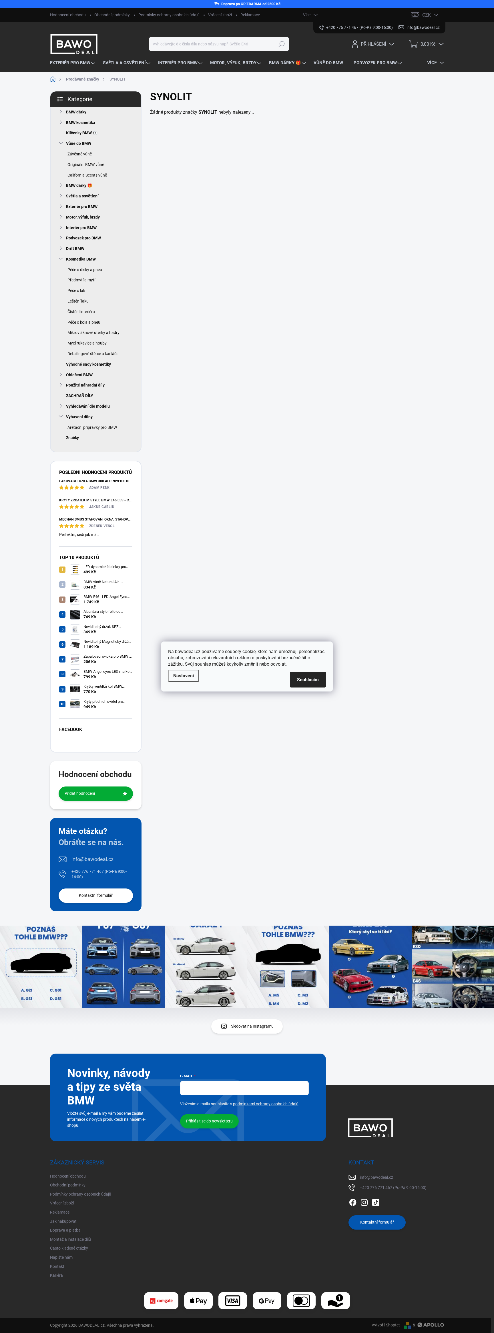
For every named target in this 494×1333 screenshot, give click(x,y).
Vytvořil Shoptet (386, 1325)
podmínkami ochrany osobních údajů (265, 1104)
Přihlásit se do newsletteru (209, 1121)
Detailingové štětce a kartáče (92, 353)
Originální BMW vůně (85, 164)
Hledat (282, 44)
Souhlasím (308, 679)
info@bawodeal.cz (92, 859)
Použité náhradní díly (85, 385)
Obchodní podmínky (112, 15)
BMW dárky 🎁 (79, 185)
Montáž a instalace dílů (70, 1239)
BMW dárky (76, 112)
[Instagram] (364, 1201)
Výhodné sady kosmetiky (88, 364)
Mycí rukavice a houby (87, 343)
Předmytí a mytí (81, 280)
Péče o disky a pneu (84, 269)
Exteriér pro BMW (81, 206)
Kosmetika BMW (81, 259)
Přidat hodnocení (80, 793)
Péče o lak (76, 290)
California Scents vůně (87, 175)
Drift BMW (75, 248)
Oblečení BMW (79, 375)
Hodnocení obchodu (68, 15)
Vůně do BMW (78, 143)
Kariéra (56, 1275)
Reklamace (250, 15)
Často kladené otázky (69, 1248)
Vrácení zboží (220, 15)
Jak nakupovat (63, 1221)
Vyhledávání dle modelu (88, 406)
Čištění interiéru (81, 311)
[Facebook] (352, 1201)
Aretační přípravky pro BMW (92, 427)
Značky (72, 437)
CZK (426, 15)
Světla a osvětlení (82, 196)
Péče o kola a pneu (83, 322)
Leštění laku (78, 301)
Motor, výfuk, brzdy (83, 217)
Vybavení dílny (79, 417)
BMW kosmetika (80, 122)
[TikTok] (375, 1201)
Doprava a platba (65, 1230)
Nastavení (183, 675)
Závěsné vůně (79, 154)
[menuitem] (73, 63)
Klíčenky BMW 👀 (81, 133)
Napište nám (61, 1257)
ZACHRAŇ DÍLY (79, 395)
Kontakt (57, 1266)
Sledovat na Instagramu (252, 1026)
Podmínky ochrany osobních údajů (169, 15)
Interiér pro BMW (81, 227)
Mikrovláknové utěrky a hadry (93, 332)
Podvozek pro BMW (83, 238)
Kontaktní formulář (96, 895)
